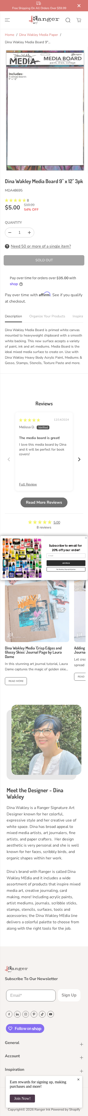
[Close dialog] (86, 538)
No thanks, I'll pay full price (66, 569)
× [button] (78, 1079)
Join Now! (22, 1098)
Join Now (66, 563)
